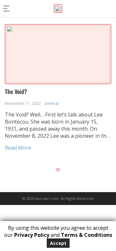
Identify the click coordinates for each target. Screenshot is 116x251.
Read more (18, 147)
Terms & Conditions (86, 234)
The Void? (16, 91)
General (51, 103)
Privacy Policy (31, 234)
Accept (58, 243)
